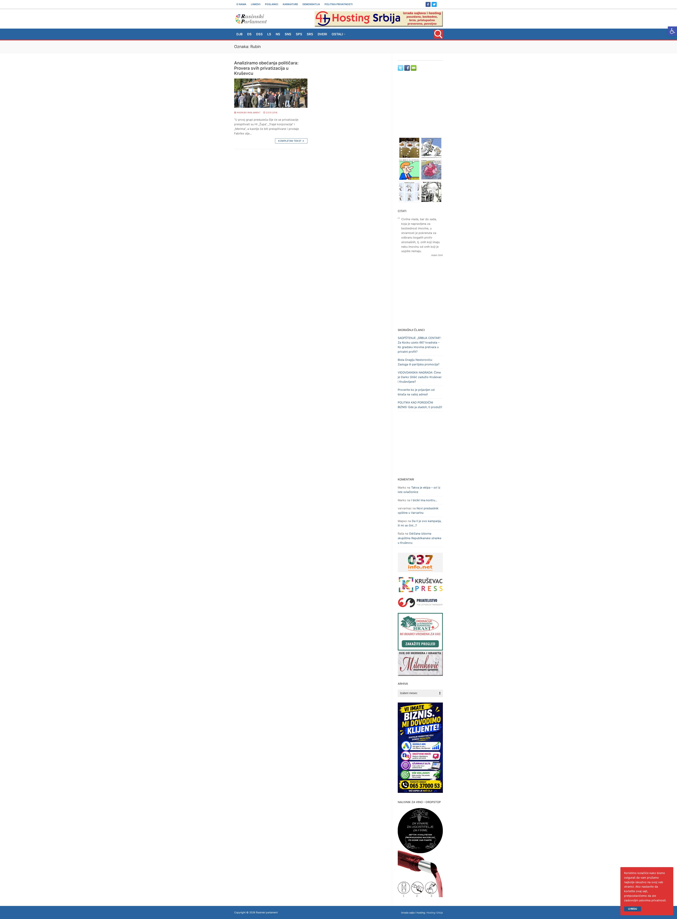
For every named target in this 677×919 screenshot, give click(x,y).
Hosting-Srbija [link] (434, 912)
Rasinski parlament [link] (248, 112)
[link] (672, 31)
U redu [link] (632, 908)
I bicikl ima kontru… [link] (424, 500)
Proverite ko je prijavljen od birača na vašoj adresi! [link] (416, 392)
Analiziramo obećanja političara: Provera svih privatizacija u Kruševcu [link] (266, 68)
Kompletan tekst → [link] (291, 140)
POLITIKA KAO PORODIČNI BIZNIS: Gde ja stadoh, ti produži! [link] (420, 405)
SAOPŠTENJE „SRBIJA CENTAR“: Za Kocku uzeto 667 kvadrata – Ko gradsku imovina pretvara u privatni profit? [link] (419, 344)
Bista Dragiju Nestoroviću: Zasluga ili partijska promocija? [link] (418, 362)
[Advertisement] (420, 107)
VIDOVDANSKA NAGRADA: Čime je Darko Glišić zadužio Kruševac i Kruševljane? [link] (420, 377)
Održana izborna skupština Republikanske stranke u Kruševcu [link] (419, 538)
